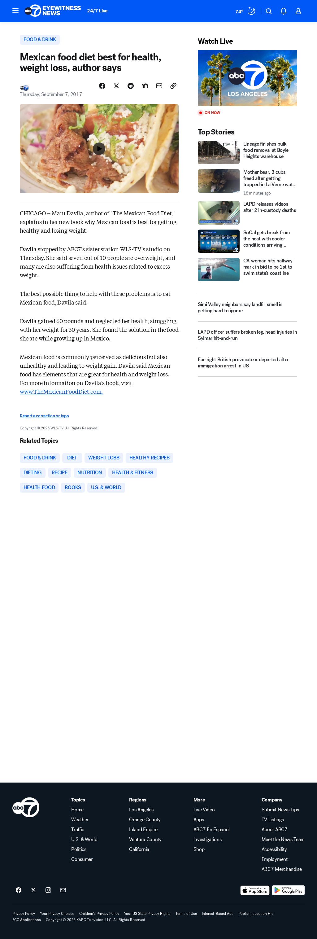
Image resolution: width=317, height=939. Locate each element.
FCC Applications (26, 920)
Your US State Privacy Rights (147, 913)
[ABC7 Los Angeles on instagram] (48, 890)
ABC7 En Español (211, 829)
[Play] (247, 78)
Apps (198, 819)
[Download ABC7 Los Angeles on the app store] (255, 890)
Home (77, 809)
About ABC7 (275, 829)
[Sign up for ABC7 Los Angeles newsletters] (63, 890)
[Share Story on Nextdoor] (145, 86)
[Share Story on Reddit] (130, 86)
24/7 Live (97, 10)
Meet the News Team (283, 839)
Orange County (145, 819)
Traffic (77, 829)
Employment (275, 859)
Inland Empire (143, 829)
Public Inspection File (255, 913)
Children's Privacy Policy (99, 913)
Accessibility (274, 849)
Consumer (82, 859)
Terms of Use (186, 913)
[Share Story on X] (116, 86)
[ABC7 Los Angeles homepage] (52, 11)
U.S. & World (84, 839)
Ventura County (145, 839)
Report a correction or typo (44, 416)
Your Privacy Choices (57, 913)
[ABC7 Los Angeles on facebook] (18, 890)
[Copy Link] (173, 86)
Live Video (204, 809)
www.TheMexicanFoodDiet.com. (61, 391)
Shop (199, 849)
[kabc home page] (25, 807)
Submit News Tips (280, 809)
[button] (15, 10)
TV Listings (273, 819)
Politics (78, 849)
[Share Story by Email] (159, 86)
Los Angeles (141, 809)
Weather (80, 819)
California (139, 849)
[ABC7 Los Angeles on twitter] (33, 890)
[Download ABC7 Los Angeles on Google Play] (288, 890)
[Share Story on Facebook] (102, 86)
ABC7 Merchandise (282, 869)
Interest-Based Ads (217, 913)
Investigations (207, 839)
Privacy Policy (23, 913)
